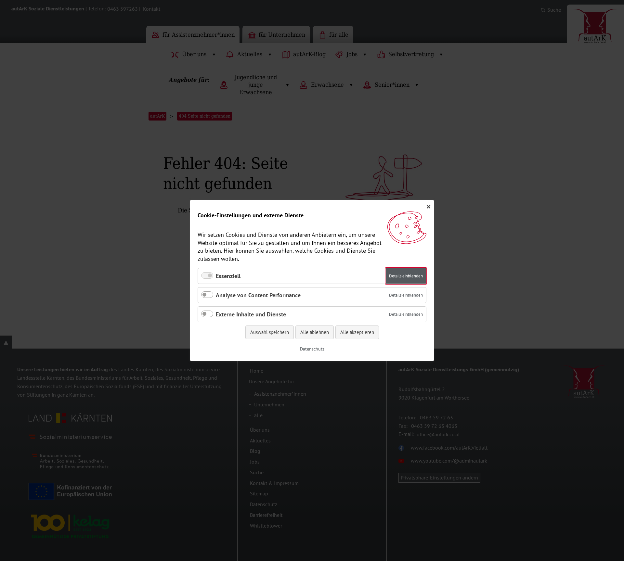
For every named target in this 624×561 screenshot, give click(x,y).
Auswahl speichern (269, 332)
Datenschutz (312, 349)
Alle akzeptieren (357, 332)
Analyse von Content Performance (258, 295)
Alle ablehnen (314, 332)
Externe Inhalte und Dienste (251, 314)
